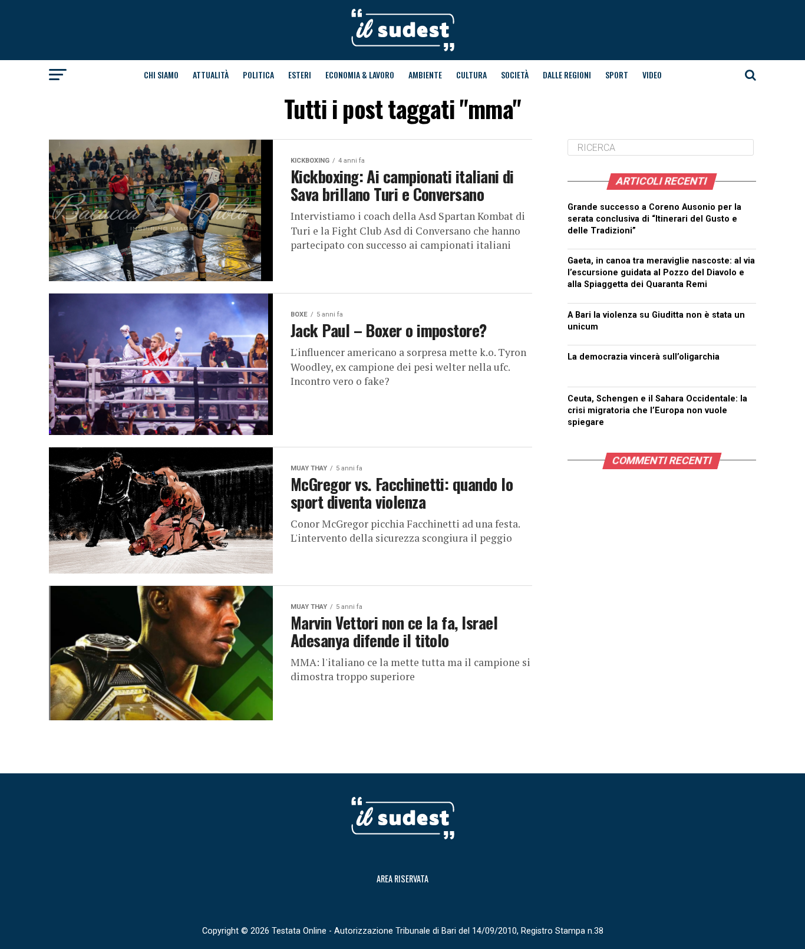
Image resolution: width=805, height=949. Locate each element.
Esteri (299, 74)
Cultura (471, 74)
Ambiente (425, 74)
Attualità (211, 74)
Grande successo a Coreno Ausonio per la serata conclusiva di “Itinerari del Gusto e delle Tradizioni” (654, 219)
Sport (616, 74)
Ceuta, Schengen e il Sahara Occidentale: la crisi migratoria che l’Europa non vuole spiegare (657, 410)
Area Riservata (402, 878)
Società (515, 74)
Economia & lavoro (359, 74)
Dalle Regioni (567, 74)
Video (652, 74)
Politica (258, 74)
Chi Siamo (161, 74)
